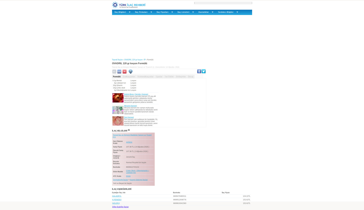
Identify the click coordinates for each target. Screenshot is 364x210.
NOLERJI (116, 203)
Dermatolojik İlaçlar (120, 180)
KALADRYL (116, 196)
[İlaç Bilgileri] (128, 131)
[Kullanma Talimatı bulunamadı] (114, 73)
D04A (128, 176)
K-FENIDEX (116, 200)
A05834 (129, 142)
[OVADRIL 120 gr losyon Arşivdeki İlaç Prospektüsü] (125, 73)
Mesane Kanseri (130, 106)
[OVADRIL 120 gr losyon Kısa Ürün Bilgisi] (119, 73)
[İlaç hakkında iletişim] (131, 73)
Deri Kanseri (129, 117)
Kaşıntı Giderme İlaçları (139, 180)
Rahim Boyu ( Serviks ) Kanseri (136, 94)
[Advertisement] (182, 36)
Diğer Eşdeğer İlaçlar (120, 207)
